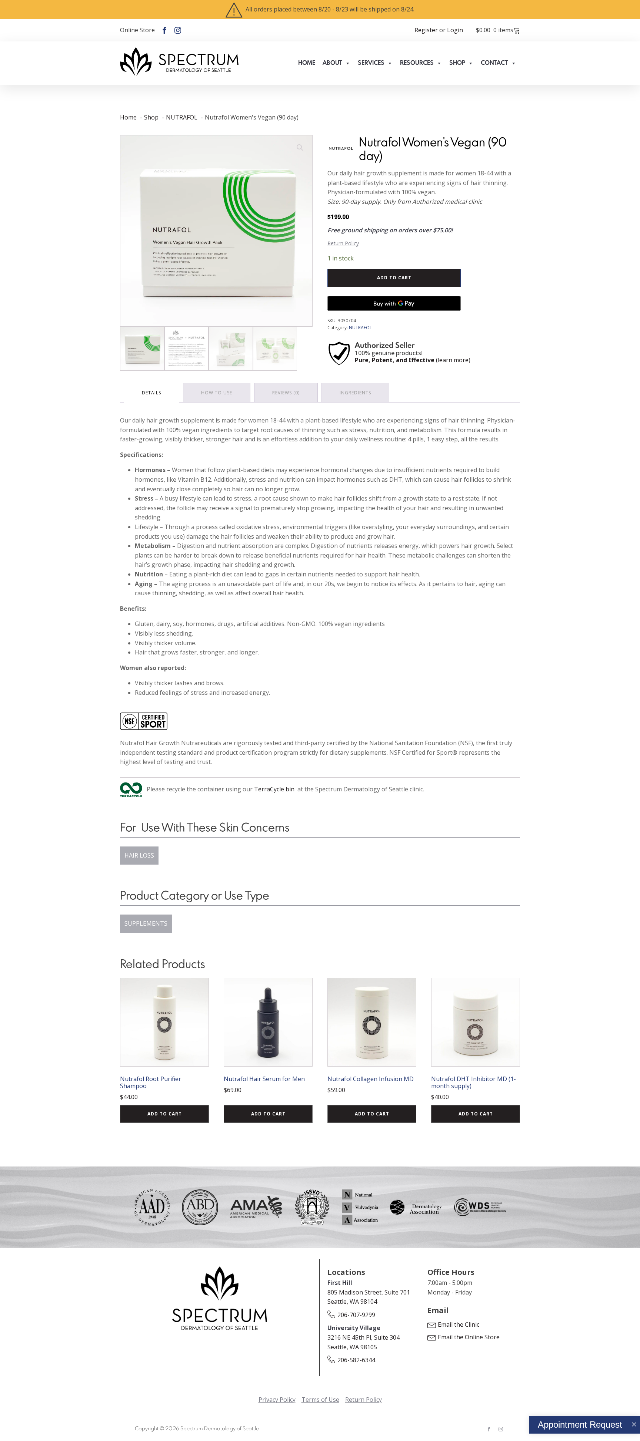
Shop (457, 63)
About (332, 63)
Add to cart (394, 278)
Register (426, 30)
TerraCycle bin (274, 789)
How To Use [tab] (216, 393)
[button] (300, 147)
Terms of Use (320, 1399)
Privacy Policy (277, 1399)
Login (455, 30)
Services (371, 63)
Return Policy (343, 243)
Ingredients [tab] (355, 393)
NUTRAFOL (360, 327)
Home (306, 63)
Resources (417, 63)
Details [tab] (151, 393)
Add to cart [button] (164, 1114)
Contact (494, 63)
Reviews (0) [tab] (286, 393)
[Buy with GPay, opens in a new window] (394, 303)
